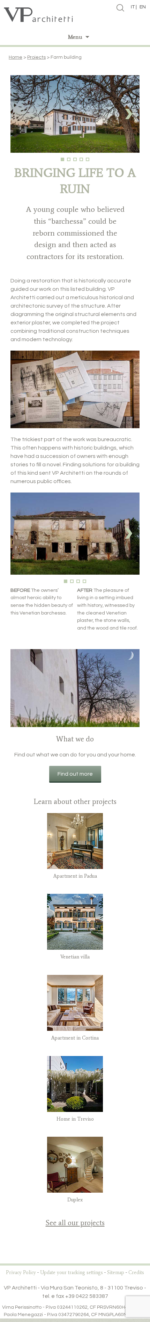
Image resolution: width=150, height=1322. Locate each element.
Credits (136, 1273)
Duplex (75, 1200)
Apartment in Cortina (75, 1038)
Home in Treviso (75, 1119)
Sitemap (115, 1273)
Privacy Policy (21, 1273)
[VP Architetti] (75, 14)
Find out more (75, 774)
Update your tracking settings (71, 1273)
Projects (36, 57)
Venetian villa (75, 957)
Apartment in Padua (75, 876)
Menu (75, 37)
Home (15, 57)
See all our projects (75, 1222)
